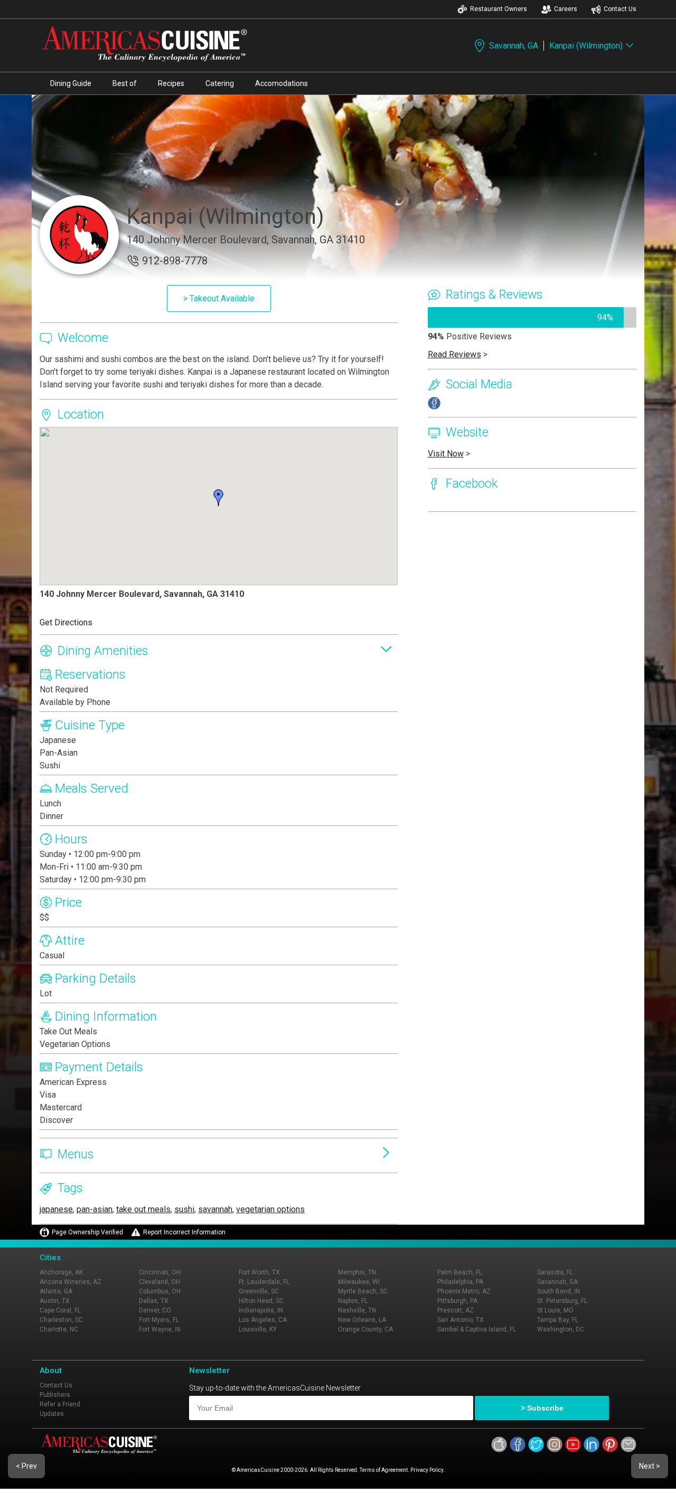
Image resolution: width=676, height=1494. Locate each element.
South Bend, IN (558, 1291)
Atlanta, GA (56, 1291)
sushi (184, 1209)
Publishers (55, 1394)
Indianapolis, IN (261, 1310)
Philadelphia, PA (460, 1282)
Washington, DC (560, 1329)
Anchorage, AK (61, 1272)
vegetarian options (270, 1209)
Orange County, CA (365, 1329)
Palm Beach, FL (459, 1272)
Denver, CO (155, 1310)
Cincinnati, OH (160, 1272)
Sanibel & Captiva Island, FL (476, 1329)
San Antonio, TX (460, 1320)
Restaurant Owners (498, 9)
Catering (219, 83)
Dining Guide (70, 83)
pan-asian (94, 1209)
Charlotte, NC (59, 1329)
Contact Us (620, 9)
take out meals (143, 1209)
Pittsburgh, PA (457, 1301)
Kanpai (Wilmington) (586, 46)
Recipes (171, 83)
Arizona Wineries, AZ (70, 1282)
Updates (52, 1413)
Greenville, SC (259, 1291)
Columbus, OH (160, 1291)
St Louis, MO (555, 1310)
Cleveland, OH (159, 1282)
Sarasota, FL (555, 1272)
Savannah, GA (513, 46)
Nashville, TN (357, 1310)
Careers (565, 9)
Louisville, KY (258, 1329)
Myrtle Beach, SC (363, 1291)
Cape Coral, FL (60, 1310)
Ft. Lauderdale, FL (264, 1282)
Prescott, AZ (455, 1310)
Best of (124, 83)
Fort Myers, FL (159, 1320)
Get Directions (66, 622)
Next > (649, 1466)
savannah (215, 1209)
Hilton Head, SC (261, 1301)
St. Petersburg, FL (562, 1301)
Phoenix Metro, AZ (464, 1291)
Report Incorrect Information (184, 1232)
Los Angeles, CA (263, 1320)
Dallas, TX (153, 1301)
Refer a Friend (60, 1404)
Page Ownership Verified (87, 1232)
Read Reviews (454, 354)
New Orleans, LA (362, 1320)
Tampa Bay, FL (557, 1320)
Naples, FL (353, 1301)
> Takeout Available (219, 298)
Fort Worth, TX (259, 1272)
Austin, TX (55, 1301)
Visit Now (446, 454)
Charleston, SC (61, 1320)
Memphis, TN (357, 1272)
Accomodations (281, 83)
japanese (56, 1209)
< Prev (26, 1466)
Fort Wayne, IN (160, 1329)
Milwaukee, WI (359, 1282)
